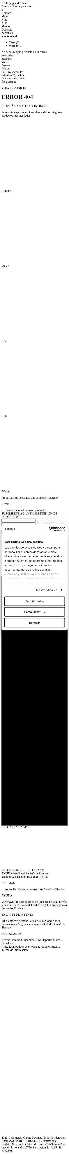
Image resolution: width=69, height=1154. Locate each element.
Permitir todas (34, 601)
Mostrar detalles (46, 590)
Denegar (34, 622)
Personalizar (32, 611)
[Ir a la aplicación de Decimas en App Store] (34, 816)
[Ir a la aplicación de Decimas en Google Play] (34, 796)
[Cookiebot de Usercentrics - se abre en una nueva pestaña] (49, 528)
